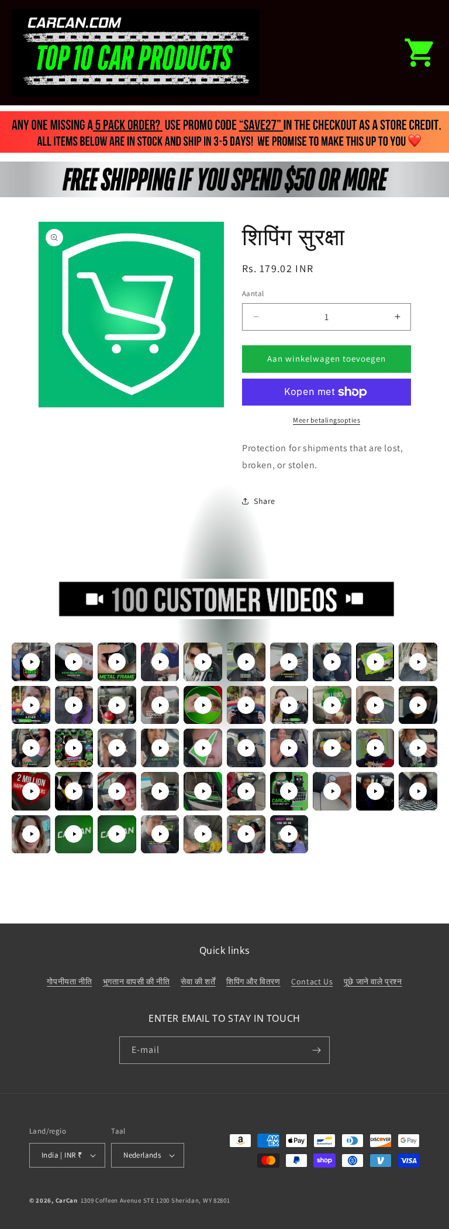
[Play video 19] (375, 705)
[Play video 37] (289, 791)
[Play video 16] (246, 705)
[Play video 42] (73, 834)
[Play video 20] (418, 705)
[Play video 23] (117, 748)
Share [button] (264, 501)
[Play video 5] (203, 662)
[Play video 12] (73, 705)
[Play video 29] (375, 748)
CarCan (67, 1200)
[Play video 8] (332, 662)
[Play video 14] (160, 705)
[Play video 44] (160, 834)
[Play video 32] (73, 791)
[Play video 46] (246, 834)
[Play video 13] (117, 705)
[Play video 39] (375, 791)
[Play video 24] (160, 748)
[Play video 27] (289, 748)
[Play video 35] (203, 791)
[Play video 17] (289, 705)
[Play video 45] (203, 834)
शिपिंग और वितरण (253, 981)
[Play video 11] (31, 705)
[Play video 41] (31, 834)
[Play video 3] (117, 662)
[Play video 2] (73, 662)
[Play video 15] (203, 705)
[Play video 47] (289, 834)
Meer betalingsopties (326, 420)
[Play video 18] (332, 705)
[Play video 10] (418, 662)
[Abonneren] (316, 1050)
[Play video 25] (203, 748)
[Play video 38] (332, 791)
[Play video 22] (73, 748)
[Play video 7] (289, 662)
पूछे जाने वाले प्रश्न (373, 981)
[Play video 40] (418, 791)
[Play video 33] (117, 791)
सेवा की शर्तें (198, 981)
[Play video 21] (31, 748)
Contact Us (312, 981)
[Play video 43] (117, 834)
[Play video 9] (375, 662)
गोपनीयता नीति (69, 981)
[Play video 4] (160, 662)
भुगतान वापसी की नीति (136, 981)
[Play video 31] (31, 791)
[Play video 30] (418, 748)
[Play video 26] (246, 748)
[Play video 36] (246, 791)
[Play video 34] (160, 791)
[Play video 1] (31, 662)
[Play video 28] (332, 748)
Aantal (253, 293)
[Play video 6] (246, 662)
